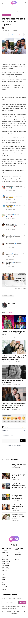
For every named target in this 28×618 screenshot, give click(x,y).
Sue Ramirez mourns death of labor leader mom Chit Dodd (19, 475)
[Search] (25, 3)
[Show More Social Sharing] (24, 34)
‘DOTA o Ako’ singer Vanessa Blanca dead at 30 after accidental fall (19, 497)
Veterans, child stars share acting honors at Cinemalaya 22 (19, 466)
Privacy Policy (6, 608)
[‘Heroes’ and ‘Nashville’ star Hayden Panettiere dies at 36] (14, 372)
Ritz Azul (11, 295)
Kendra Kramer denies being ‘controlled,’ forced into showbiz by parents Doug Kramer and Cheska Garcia (14, 357)
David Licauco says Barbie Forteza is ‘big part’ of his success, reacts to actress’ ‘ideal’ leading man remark (14, 405)
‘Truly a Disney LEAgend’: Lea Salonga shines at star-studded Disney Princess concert (13, 332)
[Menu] (3, 3)
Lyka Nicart (8, 28)
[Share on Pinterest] (19, 34)
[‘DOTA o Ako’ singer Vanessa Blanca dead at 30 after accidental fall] (6, 497)
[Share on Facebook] (5, 34)
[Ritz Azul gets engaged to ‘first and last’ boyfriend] (14, 46)
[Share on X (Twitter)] (12, 34)
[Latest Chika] (14, 2)
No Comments (6, 30)
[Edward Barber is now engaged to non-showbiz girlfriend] (6, 517)
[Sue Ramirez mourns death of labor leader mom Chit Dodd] (6, 476)
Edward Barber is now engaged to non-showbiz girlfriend (18, 516)
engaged (4, 295)
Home (10, 11)
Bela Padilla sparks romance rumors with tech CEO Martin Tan (19, 506)
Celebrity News (6, 15)
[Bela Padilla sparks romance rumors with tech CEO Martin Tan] (6, 507)
